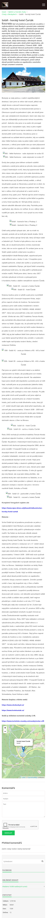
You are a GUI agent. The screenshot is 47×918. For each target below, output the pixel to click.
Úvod (4, 12)
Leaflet (23, 777)
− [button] (5, 731)
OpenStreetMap (32, 777)
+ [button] (5, 727)
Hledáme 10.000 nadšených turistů (14, 886)
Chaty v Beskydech (9, 14)
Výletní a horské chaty (17, 12)
